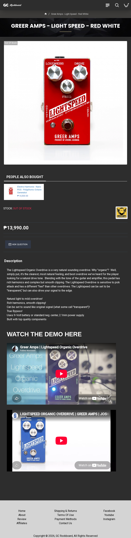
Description (13, 261)
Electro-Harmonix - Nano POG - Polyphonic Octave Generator (29, 189)
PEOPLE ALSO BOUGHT (24, 177)
